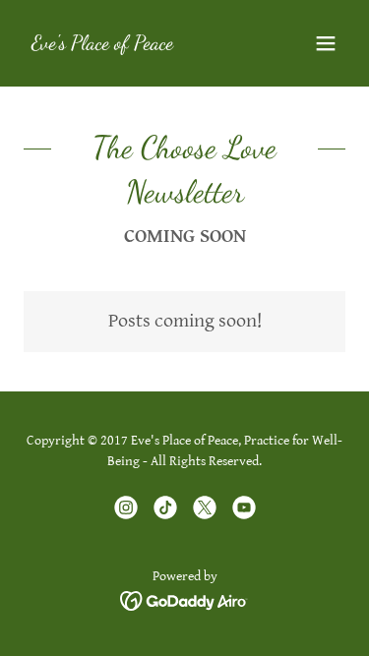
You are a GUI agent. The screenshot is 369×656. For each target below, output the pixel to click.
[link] (102, 44)
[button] (325, 43)
